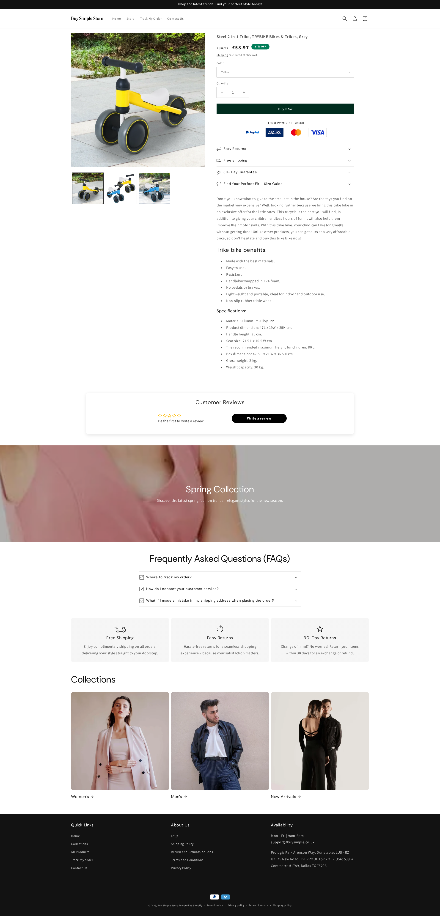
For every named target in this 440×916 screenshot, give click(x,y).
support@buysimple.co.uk (293, 842)
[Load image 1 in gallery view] (87, 188)
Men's (176, 796)
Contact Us (79, 868)
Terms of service (258, 905)
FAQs (174, 836)
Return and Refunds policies (192, 852)
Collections (79, 844)
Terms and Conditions (187, 860)
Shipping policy (282, 905)
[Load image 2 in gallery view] (121, 188)
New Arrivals (283, 796)
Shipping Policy (182, 844)
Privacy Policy (181, 868)
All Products (80, 852)
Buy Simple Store (168, 905)
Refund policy (215, 905)
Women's (80, 796)
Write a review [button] (259, 418)
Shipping (222, 55)
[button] (345, 19)
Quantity (222, 83)
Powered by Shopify (190, 905)
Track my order (82, 860)
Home (75, 836)
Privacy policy (236, 905)
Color (220, 63)
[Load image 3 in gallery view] (154, 188)
